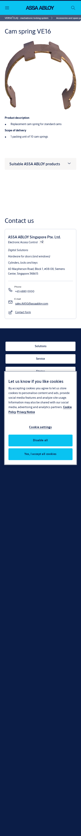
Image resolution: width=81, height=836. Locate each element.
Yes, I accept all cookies (40, 454)
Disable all (40, 440)
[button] (23, 312)
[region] (40, 418)
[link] (29, 18)
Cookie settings (40, 427)
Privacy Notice (26, 412)
